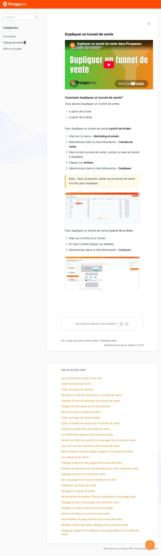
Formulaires (9, 36)
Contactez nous (108, 340)
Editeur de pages (12, 48)
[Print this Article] (149, 24)
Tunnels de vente (13, 42)
